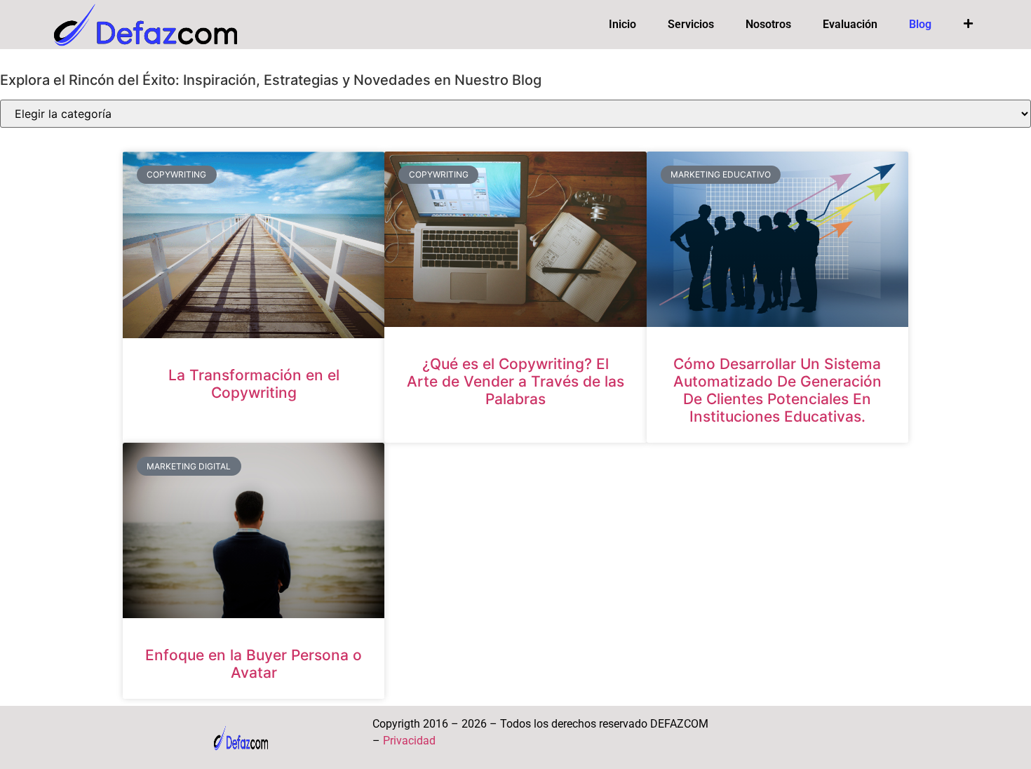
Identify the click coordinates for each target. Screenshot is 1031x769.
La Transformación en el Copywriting (253, 383)
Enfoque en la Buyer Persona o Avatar (253, 663)
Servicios (691, 24)
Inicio (622, 24)
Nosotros (768, 24)
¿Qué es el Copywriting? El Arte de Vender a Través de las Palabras (515, 381)
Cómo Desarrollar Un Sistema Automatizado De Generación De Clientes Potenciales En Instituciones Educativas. (777, 390)
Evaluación (850, 24)
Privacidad (409, 740)
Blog (920, 24)
